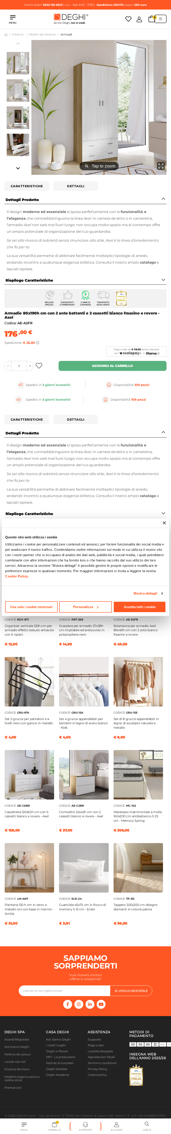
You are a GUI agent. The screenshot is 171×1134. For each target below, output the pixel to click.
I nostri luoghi (56, 1045)
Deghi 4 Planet (57, 1051)
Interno (18, 34)
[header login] (139, 19)
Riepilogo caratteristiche (29, 280)
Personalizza (83, 607)
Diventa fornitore (17, 1069)
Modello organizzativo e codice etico (22, 1078)
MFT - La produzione (60, 1057)
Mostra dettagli (145, 593)
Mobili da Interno (42, 34)
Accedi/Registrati (16, 1039)
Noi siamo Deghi (16, 1046)
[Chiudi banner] (164, 522)
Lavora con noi (15, 1061)
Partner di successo (59, 1063)
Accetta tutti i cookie (140, 607)
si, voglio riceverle (131, 991)
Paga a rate (96, 1045)
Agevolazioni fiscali (101, 1057)
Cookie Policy (16, 576)
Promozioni (13, 1087)
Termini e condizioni (102, 1063)
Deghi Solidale (56, 1069)
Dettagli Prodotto (22, 200)
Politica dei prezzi (17, 1054)
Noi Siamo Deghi (58, 1039)
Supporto (94, 1039)
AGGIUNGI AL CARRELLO (112, 366)
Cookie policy (97, 1074)
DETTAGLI (75, 186)
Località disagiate (100, 1051)
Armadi (66, 34)
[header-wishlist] (128, 19)
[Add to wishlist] (39, 366)
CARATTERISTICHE (27, 186)
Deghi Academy (57, 1074)
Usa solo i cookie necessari (31, 607)
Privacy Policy (97, 1069)
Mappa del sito (98, 1080)
